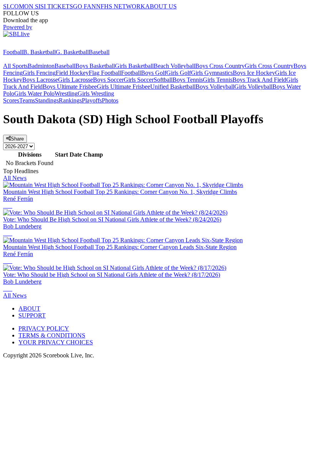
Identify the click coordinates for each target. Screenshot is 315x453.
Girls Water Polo (34, 93)
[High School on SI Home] (32, 45)
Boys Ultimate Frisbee (70, 86)
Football (13, 52)
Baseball (99, 52)
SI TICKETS (56, 6)
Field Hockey (72, 72)
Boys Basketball (95, 66)
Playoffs (92, 100)
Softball (163, 79)
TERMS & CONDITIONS (51, 335)
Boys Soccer (108, 79)
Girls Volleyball (253, 86)
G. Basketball (72, 52)
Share (17, 139)
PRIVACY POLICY (43, 328)
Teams (27, 100)
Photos (110, 100)
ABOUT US (161, 6)
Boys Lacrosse (40, 79)
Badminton (41, 66)
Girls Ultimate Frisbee (123, 86)
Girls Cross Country (269, 66)
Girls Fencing (39, 72)
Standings (47, 100)
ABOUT (29, 308)
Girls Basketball (134, 66)
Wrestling (66, 93)
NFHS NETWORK (120, 6)
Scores (11, 100)
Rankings (70, 100)
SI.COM (13, 6)
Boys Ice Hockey (254, 72)
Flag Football (105, 72)
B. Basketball (39, 52)
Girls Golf (178, 72)
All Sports (15, 66)
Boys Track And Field (259, 79)
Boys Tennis (187, 79)
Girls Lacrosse (75, 79)
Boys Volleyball (215, 86)
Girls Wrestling (96, 93)
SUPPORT (32, 315)
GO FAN (84, 6)
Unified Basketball (173, 86)
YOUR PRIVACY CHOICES (55, 342)
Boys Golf (153, 72)
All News (15, 178)
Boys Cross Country (220, 66)
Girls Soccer (139, 79)
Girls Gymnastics (212, 72)
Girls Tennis (217, 79)
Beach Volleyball (174, 66)
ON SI (32, 6)
